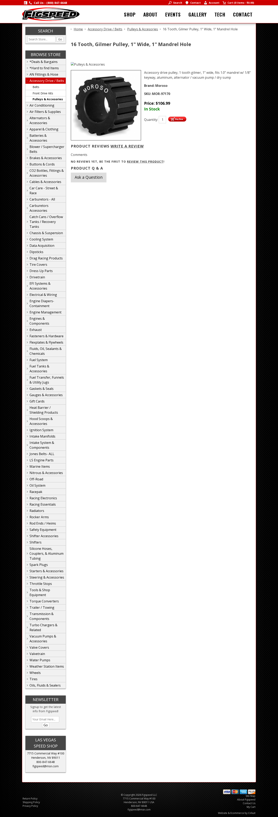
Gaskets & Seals (42, 388)
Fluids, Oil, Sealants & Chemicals (46, 351)
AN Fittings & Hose (44, 74)
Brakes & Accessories (46, 158)
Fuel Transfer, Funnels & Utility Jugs (47, 380)
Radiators (37, 510)
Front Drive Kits (43, 93)
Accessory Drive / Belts (47, 80)
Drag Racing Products (46, 258)
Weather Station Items (47, 666)
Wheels (35, 672)
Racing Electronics (43, 498)
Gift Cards (37, 401)
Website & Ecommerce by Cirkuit (236, 813)
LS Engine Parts (42, 460)
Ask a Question (89, 177)
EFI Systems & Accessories (40, 286)
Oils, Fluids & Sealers (45, 685)
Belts (36, 87)
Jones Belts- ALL (42, 454)
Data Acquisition (42, 245)
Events (173, 14)
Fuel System (39, 360)
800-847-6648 (45, 762)
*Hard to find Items (44, 68)
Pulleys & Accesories (48, 99)
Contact (243, 14)
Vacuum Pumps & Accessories (43, 638)
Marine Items (40, 466)
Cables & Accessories (45, 182)
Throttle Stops (41, 583)
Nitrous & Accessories (46, 473)
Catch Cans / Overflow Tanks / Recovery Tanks (46, 222)
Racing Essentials (43, 504)
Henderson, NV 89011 (45, 758)
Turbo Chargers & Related (43, 627)
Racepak (36, 492)
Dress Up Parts (41, 271)
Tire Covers (38, 264)
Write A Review (127, 146)
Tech (220, 14)
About (150, 14)
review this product (145, 161)
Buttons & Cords (42, 164)
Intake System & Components (42, 445)
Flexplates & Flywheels (46, 342)
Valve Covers (39, 647)
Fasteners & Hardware (46, 336)
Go (60, 39)
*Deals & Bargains (44, 62)
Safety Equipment (43, 529)
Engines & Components (39, 321)
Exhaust (36, 329)
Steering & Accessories (47, 577)
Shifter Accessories (44, 536)
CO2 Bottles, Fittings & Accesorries (47, 173)
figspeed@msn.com (46, 766)
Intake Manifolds (42, 436)
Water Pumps (40, 660)
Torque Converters (44, 601)
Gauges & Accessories (46, 395)
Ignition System (41, 430)
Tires (33, 679)
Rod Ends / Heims (43, 523)
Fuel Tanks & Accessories (39, 368)
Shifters (36, 542)
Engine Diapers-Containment (42, 303)
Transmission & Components (42, 616)
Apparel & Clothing (44, 129)
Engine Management (45, 312)
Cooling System (41, 239)
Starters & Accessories (46, 571)
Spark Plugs (39, 564)
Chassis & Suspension (46, 233)
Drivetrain (37, 277)
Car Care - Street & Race (44, 190)
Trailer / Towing (42, 607)
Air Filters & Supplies (45, 111)
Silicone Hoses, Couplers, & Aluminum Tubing (46, 553)
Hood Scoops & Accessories (41, 421)
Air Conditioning (42, 105)
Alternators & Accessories (40, 120)
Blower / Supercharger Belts (47, 149)
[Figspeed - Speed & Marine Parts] (51, 14)
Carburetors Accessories (39, 208)
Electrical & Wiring (43, 294)
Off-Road (36, 479)
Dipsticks (36, 252)
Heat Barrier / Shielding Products (44, 410)
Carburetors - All (42, 199)
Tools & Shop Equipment (40, 592)
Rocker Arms (39, 517)
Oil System (37, 485)
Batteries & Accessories (38, 138)
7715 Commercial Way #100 (45, 753)
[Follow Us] (25, 2)
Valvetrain (37, 654)
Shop (130, 14)
